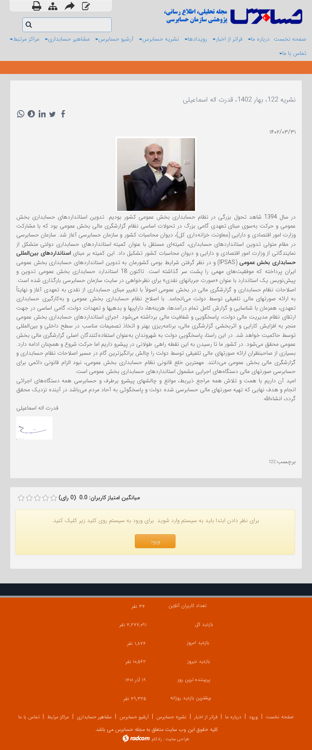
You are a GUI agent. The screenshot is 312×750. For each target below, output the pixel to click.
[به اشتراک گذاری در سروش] (31, 113)
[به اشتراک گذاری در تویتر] (52, 113)
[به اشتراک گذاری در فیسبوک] (63, 113)
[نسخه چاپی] (36, 5)
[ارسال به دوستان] (70, 5)
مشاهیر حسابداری (94, 717)
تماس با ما (28, 717)
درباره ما (233, 717)
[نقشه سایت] (52, 7)
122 (272, 462)
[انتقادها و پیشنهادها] (86, 7)
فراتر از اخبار (205, 717)
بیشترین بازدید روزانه (190, 698)
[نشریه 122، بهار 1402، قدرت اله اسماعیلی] (156, 173)
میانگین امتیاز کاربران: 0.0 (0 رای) (99, 497)
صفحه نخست (280, 717)
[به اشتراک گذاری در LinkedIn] (42, 113)
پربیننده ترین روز (194, 679)
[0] (21, 498)
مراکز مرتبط (58, 717)
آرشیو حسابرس (134, 717)
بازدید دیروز (198, 661)
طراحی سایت (177, 739)
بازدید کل (204, 624)
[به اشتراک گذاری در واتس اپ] (20, 113)
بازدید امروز (198, 642)
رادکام (157, 739)
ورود (253, 717)
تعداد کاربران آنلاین (187, 605)
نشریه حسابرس (171, 717)
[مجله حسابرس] (232, 16)
